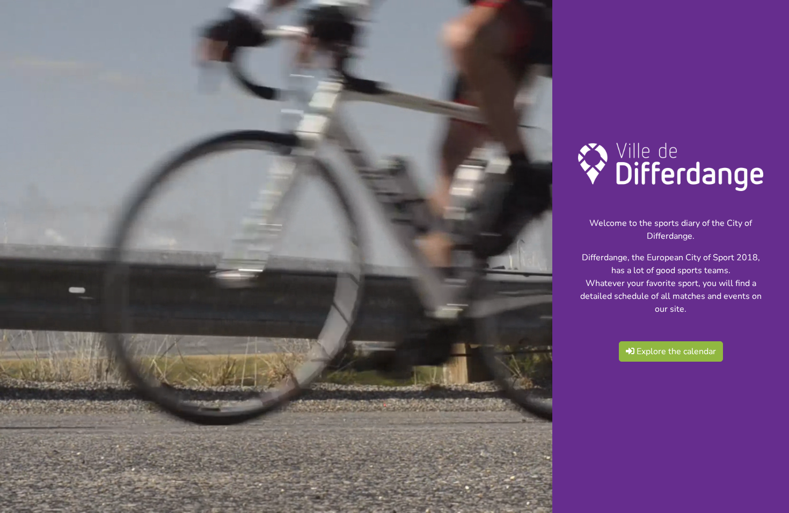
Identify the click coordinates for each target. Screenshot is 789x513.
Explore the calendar (675, 351)
